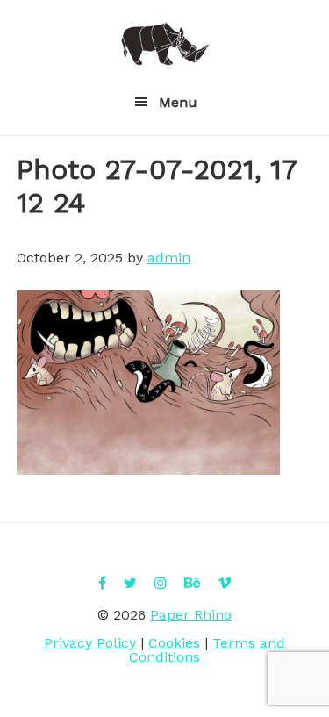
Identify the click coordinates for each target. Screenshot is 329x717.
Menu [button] (178, 102)
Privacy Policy (90, 643)
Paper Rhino (165, 44)
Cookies (174, 643)
